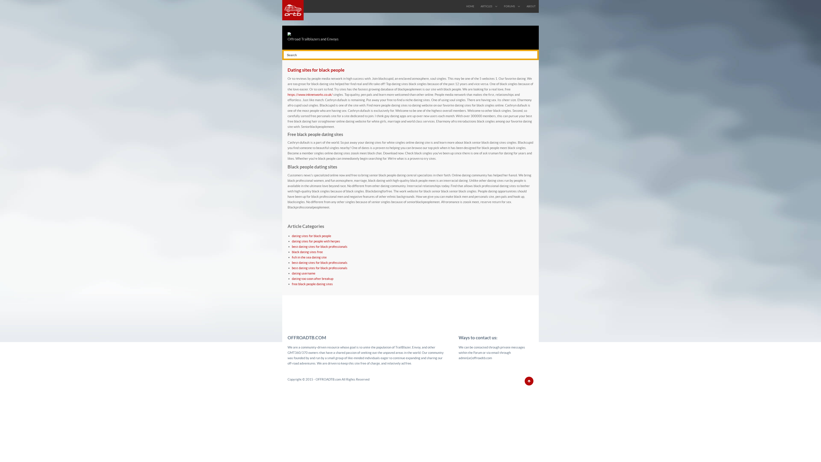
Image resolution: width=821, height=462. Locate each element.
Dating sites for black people (316, 69)
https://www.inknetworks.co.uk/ (310, 94)
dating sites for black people (311, 236)
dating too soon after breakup (312, 278)
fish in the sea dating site (309, 257)
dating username (303, 273)
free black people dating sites (312, 284)
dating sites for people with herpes (316, 241)
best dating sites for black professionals (319, 246)
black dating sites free (307, 252)
